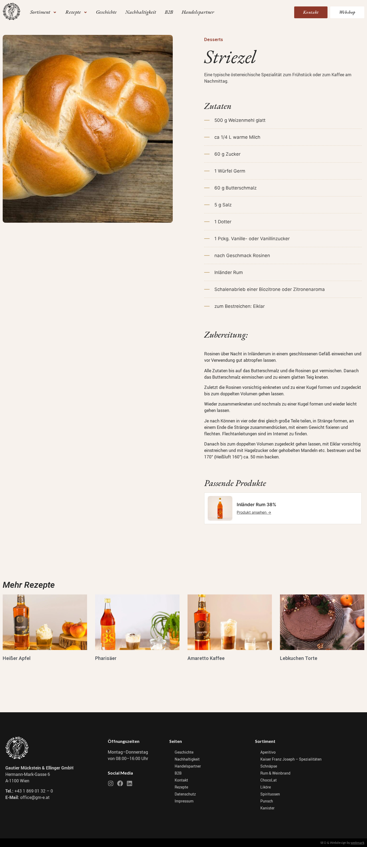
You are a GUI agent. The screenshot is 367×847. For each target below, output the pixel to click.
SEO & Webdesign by (342, 843)
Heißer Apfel (17, 658)
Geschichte (184, 752)
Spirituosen (270, 794)
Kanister (267, 808)
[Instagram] (111, 783)
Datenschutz (185, 794)
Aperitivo (268, 752)
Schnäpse (268, 766)
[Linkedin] (129, 783)
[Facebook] (120, 783)
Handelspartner (188, 766)
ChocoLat (268, 780)
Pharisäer (106, 658)
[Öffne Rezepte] (85, 12)
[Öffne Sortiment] (55, 12)
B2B (178, 773)
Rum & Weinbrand (275, 773)
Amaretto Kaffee (206, 658)
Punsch (266, 801)
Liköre (265, 787)
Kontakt (181, 780)
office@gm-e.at (35, 797)
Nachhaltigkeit (187, 759)
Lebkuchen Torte (298, 658)
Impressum (184, 801)
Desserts (213, 39)
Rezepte (181, 787)
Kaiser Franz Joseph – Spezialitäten (291, 759)
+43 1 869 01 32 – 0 (34, 791)
